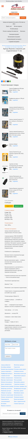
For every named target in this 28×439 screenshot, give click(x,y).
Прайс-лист (9, 26)
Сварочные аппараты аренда (19, 384)
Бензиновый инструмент (14, 36)
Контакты (22, 31)
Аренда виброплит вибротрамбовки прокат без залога (7, 365)
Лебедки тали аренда (6, 392)
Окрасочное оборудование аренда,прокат (17, 367)
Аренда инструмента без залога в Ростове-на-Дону (14, 23)
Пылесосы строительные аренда (7, 395)
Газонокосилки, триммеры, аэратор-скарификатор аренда (19, 378)
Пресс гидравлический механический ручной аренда (19, 401)
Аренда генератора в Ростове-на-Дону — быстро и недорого (6, 371)
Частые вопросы (18, 26)
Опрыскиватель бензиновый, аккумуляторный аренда (7, 399)
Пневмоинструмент (19, 397)
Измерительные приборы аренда (7, 386)
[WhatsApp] (10, 81)
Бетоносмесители (18, 395)
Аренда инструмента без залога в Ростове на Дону (12, 45)
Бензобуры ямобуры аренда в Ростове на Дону (7, 367)
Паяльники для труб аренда (6, 391)
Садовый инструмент (14, 41)
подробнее (15, 92)
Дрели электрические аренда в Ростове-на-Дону (7, 384)
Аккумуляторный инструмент (14, 39)
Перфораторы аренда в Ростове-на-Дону (6, 373)
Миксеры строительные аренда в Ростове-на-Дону (7, 380)
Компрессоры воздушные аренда (7, 369)
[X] (8, 81)
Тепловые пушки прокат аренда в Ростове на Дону (20, 369)
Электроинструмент (14, 34)
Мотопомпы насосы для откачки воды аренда (20, 373)
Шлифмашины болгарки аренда (20, 388)
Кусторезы (3, 403)
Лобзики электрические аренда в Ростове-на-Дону (7, 378)
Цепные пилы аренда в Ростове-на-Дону (6, 382)
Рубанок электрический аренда (7, 397)
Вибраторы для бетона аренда (6, 388)
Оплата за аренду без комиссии (10, 31)
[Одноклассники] (4, 81)
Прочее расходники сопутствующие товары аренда (20, 399)
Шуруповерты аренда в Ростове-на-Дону (19, 376)
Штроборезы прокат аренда (19, 393)
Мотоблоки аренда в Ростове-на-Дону (19, 365)
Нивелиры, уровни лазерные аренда (18, 391)
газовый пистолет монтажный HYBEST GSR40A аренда (6, 376)
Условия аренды (14, 28)
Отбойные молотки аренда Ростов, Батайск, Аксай (20, 371)
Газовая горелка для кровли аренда (19, 404)
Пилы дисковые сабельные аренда (18, 380)
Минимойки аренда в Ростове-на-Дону (19, 382)
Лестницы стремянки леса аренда (20, 386)
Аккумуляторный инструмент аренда (5, 401)
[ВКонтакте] (2, 81)
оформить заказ (18, 206)
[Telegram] (6, 81)
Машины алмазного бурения (6, 406)
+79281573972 (9, 206)
